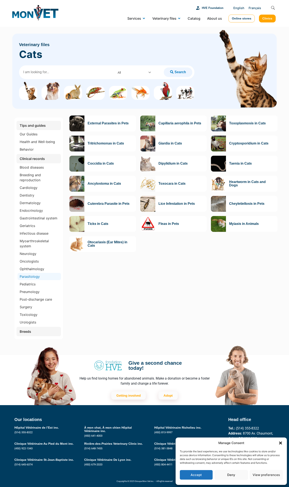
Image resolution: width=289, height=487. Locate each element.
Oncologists (29, 261)
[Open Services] (144, 18)
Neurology (28, 254)
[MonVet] (35, 13)
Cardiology (28, 188)
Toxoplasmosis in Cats (247, 123)
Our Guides (28, 134)
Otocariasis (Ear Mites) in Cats (107, 243)
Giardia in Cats (170, 143)
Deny (231, 475)
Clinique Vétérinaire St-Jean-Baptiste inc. (44, 459)
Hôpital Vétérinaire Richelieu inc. (177, 427)
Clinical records (32, 159)
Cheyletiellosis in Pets (246, 203)
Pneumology (30, 292)
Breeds (25, 331)
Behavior (27, 149)
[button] (280, 443)
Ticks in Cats (98, 224)
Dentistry (27, 195)
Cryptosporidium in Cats (248, 143)
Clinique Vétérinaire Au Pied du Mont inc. (44, 443)
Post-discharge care (36, 299)
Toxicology (28, 314)
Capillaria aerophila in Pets (179, 123)
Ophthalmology (32, 269)
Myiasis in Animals (244, 224)
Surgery (26, 307)
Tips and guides (33, 125)
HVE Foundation (212, 8)
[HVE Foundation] (198, 8)
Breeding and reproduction (30, 177)
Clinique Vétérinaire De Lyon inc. (107, 459)
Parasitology (30, 276)
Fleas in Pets (168, 224)
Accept (196, 475)
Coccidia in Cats (101, 163)
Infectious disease (34, 233)
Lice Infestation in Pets (176, 203)
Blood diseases (32, 167)
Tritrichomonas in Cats (106, 143)
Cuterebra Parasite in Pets (108, 203)
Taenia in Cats (240, 163)
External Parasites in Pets (108, 123)
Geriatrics (27, 226)
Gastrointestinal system (38, 218)
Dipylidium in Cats (173, 163)
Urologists (28, 322)
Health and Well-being (37, 142)
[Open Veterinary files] (179, 18)
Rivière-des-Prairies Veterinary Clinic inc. (113, 443)
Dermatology (30, 203)
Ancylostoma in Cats (104, 183)
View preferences (266, 475)
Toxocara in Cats (172, 183)
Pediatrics (28, 284)
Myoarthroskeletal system (34, 243)
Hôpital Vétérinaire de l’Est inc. (36, 427)
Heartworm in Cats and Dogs (247, 183)
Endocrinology (31, 210)
